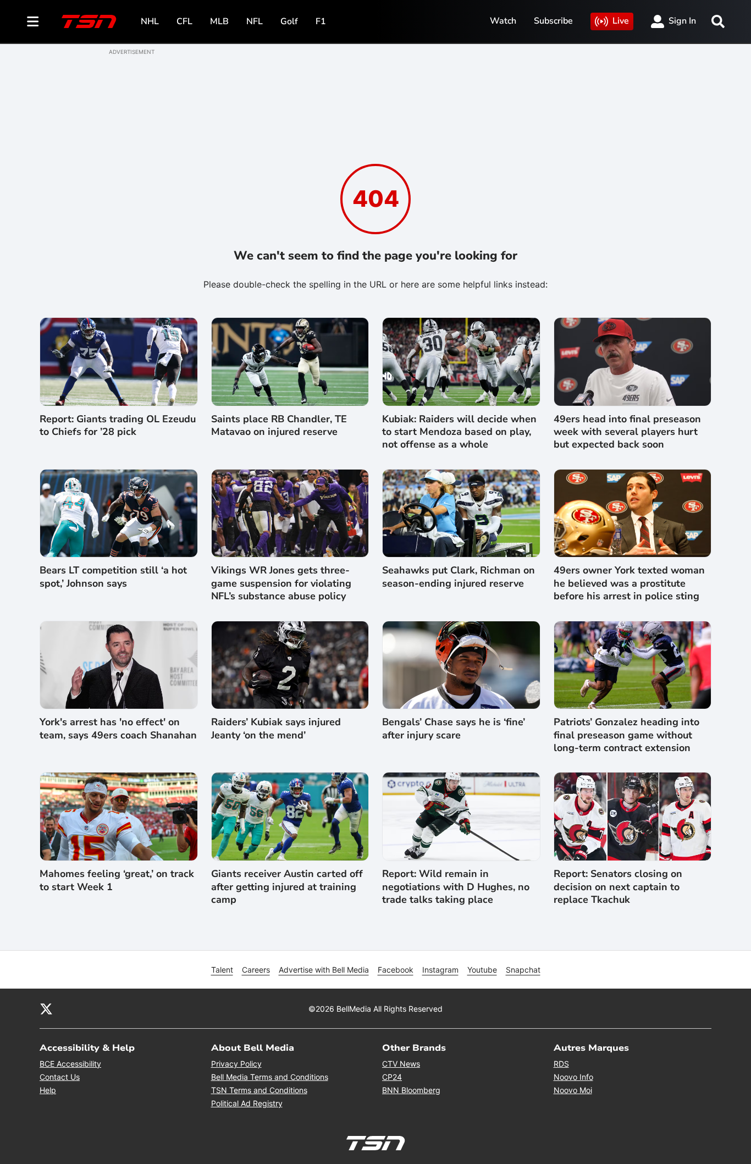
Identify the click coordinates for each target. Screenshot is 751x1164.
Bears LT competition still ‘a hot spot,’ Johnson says (113, 576)
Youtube (482, 969)
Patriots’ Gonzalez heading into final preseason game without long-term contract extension (626, 735)
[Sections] (33, 21)
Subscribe (553, 21)
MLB (219, 21)
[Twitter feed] (46, 1008)
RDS (561, 1063)
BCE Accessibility (70, 1063)
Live (620, 21)
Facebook (395, 969)
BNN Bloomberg (411, 1090)
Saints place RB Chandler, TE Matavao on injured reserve (279, 425)
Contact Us (60, 1077)
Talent (222, 969)
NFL (254, 21)
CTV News (401, 1063)
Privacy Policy (236, 1063)
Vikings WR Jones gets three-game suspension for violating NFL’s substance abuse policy (281, 583)
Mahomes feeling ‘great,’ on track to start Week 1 (117, 880)
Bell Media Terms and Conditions (269, 1077)
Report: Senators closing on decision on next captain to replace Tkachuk (618, 887)
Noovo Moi (573, 1090)
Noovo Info (573, 1077)
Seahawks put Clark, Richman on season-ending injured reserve (458, 576)
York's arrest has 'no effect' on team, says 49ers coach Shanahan (118, 728)
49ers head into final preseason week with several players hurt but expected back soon (627, 432)
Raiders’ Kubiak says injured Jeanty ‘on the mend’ (276, 728)
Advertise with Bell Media (324, 969)
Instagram (440, 969)
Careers (256, 969)
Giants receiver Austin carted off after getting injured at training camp (287, 887)
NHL (150, 21)
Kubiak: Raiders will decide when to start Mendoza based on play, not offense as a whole (459, 432)
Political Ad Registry (247, 1103)
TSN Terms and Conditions (259, 1090)
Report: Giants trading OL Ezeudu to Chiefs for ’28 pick (118, 425)
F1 (321, 21)
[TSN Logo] (89, 21)
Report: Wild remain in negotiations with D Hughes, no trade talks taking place (455, 887)
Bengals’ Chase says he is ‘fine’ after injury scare (453, 728)
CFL (184, 21)
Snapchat (523, 969)
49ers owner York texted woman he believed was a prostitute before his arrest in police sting (629, 583)
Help (48, 1090)
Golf (289, 21)
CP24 (392, 1077)
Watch (503, 21)
